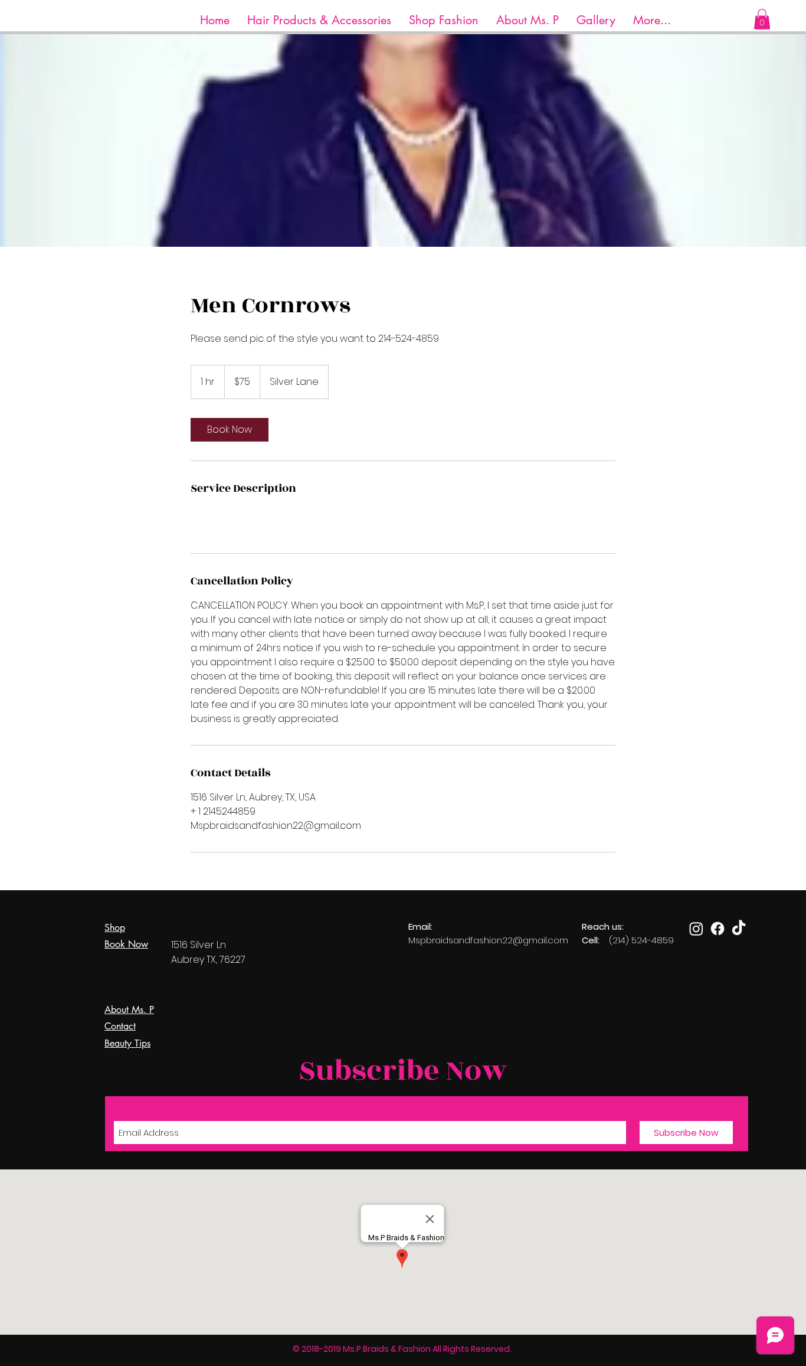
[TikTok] (739, 928)
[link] (229, 430)
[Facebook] (717, 928)
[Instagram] (696, 928)
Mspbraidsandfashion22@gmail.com (488, 940)
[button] (319, 20)
